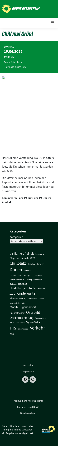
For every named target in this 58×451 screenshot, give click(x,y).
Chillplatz (18, 263)
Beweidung (39, 254)
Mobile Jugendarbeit (23, 307)
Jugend (12, 294)
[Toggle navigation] (52, 22)
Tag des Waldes (33, 322)
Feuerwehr (38, 275)
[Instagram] (32, 379)
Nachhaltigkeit (17, 312)
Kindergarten (27, 293)
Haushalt (22, 283)
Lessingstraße (15, 303)
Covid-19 (40, 264)
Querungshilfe (40, 318)
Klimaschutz (32, 298)
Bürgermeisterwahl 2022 (22, 258)
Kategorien (16, 237)
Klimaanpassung (18, 298)
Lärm (24, 303)
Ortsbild (33, 312)
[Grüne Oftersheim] (6, 8)
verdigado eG (26, 433)
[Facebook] (25, 379)
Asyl (11, 254)
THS (13, 328)
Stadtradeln (20, 322)
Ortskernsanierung (21, 318)
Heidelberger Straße (23, 288)
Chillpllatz (31, 264)
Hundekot (41, 288)
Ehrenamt (27, 270)
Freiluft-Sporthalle (17, 280)
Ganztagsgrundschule (34, 280)
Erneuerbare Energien (21, 275)
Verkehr (37, 328)
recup (12, 322)
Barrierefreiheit (24, 253)
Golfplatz (13, 284)
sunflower (27, 429)
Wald (12, 333)
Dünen (16, 269)
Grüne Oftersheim (26, 8)
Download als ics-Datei (15, 66)
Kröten (41, 298)
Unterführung (23, 329)
